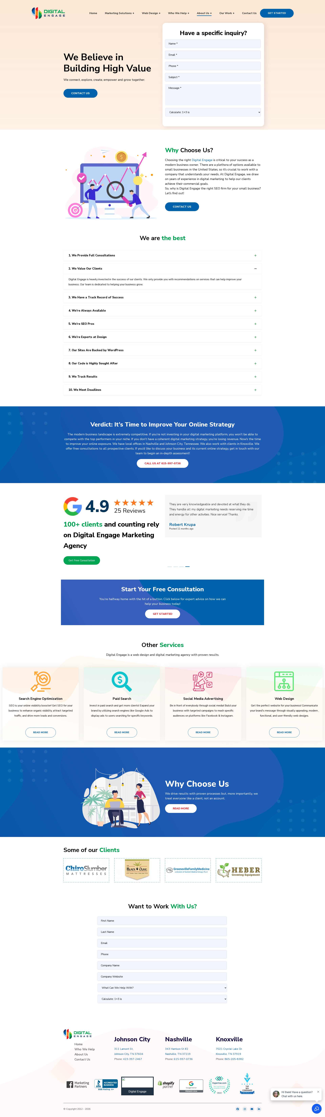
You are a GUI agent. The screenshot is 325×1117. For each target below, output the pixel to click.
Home (78, 1044)
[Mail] (251, 1109)
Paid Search (122, 698)
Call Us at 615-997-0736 (163, 463)
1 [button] (170, 566)
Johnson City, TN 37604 (128, 1054)
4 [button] (187, 566)
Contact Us (80, 93)
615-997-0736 (183, 1059)
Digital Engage (202, 160)
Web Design (284, 698)
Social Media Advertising (203, 698)
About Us (81, 1054)
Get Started (277, 13)
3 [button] (181, 566)
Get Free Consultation (82, 560)
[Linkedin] (259, 1109)
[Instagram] (244, 1109)
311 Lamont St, (123, 1049)
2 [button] (176, 566)
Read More (40, 732)
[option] (213, 516)
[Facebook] (237, 1109)
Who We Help (84, 1049)
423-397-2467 (132, 1059)
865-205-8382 (234, 1059)
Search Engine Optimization (40, 698)
